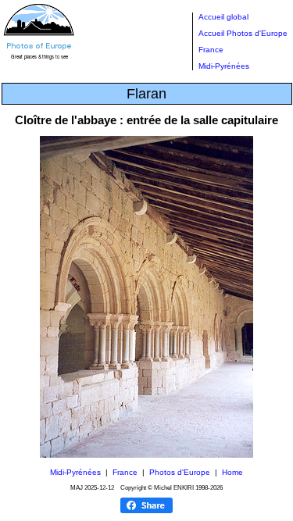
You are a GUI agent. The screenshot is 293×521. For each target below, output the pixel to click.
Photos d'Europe (179, 472)
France (210, 49)
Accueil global (223, 16)
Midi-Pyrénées (223, 66)
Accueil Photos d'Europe (243, 33)
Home (232, 472)
